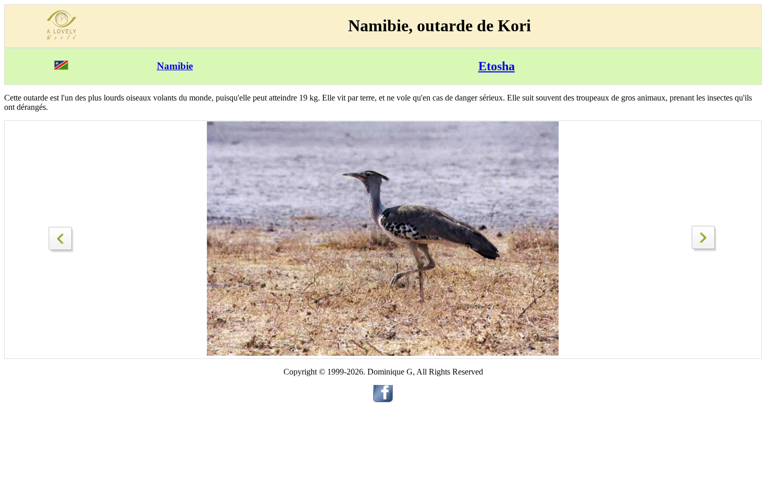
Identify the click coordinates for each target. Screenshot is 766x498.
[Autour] (704, 248)
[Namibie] (61, 67)
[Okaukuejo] (61, 236)
